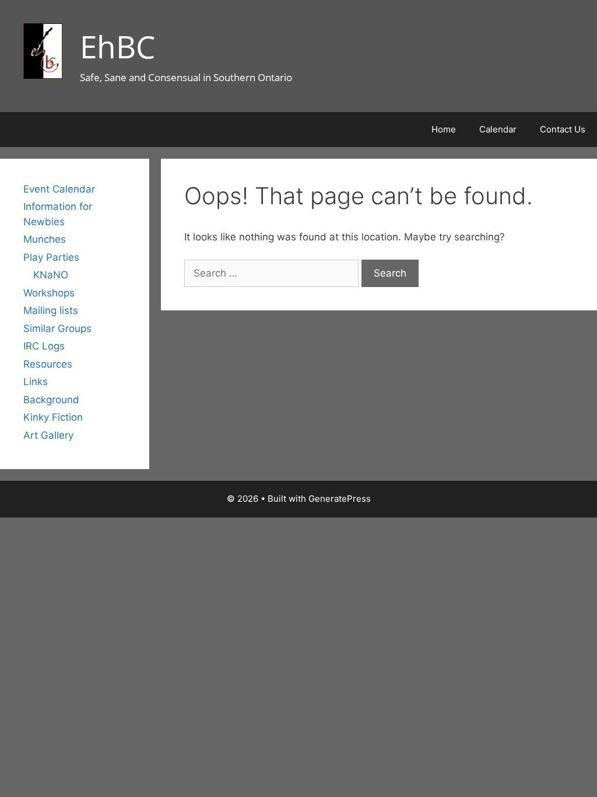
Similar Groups (57, 328)
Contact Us (562, 129)
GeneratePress (339, 498)
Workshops (49, 293)
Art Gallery (48, 435)
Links (35, 381)
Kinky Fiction (53, 417)
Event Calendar (59, 189)
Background (51, 400)
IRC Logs (44, 346)
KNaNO (50, 275)
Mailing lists (50, 310)
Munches (44, 239)
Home (443, 129)
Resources (47, 364)
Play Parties (51, 257)
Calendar (498, 129)
